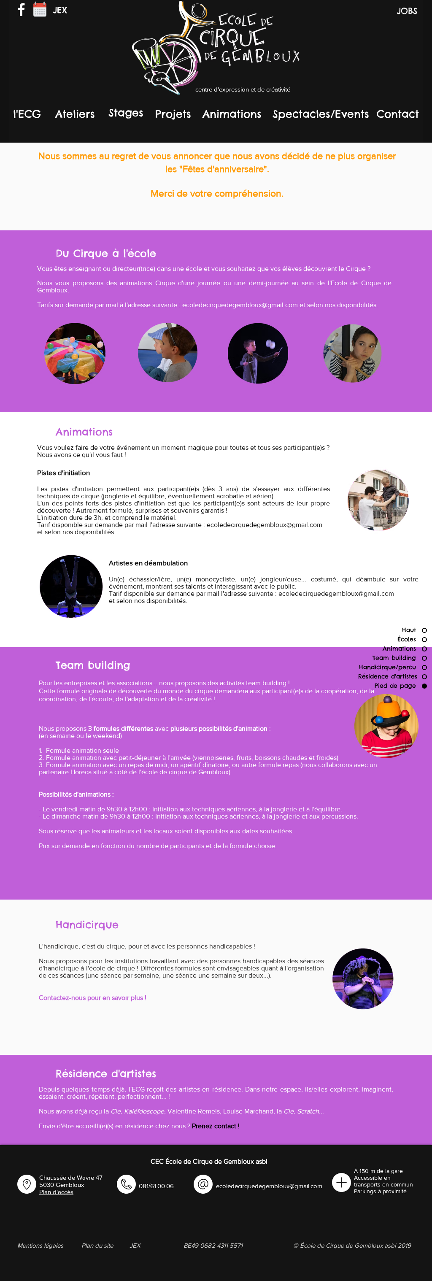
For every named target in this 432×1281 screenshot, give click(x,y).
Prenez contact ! (216, 1126)
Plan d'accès (56, 1191)
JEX (60, 10)
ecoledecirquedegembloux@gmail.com (240, 304)
